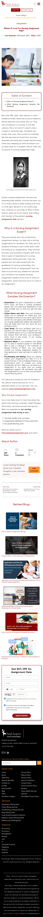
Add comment (34, 470)
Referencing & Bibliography (11, 820)
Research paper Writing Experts (13, 818)
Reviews (24, 788)
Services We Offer (8, 780)
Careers (4, 786)
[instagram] (3, 752)
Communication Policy (29, 786)
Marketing (5, 847)
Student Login (26, 10)
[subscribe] (39, 763)
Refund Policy (26, 775)
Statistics (5, 852)
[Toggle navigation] (38, 4)
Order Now (15, 10)
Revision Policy (26, 778)
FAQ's (3, 794)
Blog (3, 791)
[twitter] (5, 752)
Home (4, 772)
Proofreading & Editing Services (13, 810)
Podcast (24, 794)
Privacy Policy (26, 772)
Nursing (4, 836)
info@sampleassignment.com (15, 433)
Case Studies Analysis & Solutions (13, 815)
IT (2, 842)
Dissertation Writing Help (10, 804)
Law (3, 839)
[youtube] (8, 752)
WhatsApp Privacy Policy (30, 796)
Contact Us (6, 783)
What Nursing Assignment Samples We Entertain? (23, 105)
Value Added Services (29, 791)
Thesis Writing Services (10, 807)
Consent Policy (26, 783)
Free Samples (6, 788)
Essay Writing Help (8, 812)
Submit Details (21, 716)
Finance (4, 850)
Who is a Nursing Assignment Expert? (20, 101)
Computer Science (8, 844)
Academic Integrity (8, 796)
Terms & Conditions (30, 699)
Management (6, 834)
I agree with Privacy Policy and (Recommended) (21, 700)
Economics (5, 831)
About (4, 775)
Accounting (6, 828)
